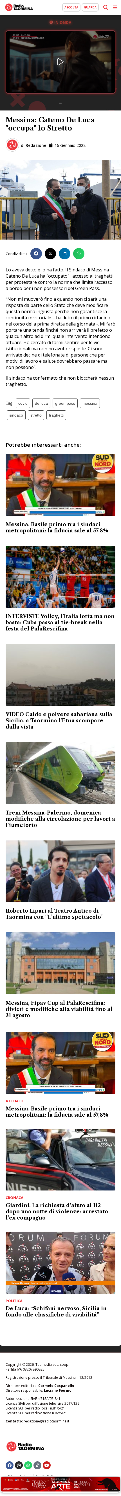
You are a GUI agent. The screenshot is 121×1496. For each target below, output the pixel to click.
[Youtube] (47, 1465)
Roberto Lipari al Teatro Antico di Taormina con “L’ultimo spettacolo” (55, 914)
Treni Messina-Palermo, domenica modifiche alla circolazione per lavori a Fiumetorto (60, 819)
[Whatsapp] (28, 1465)
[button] (36, 254)
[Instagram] (19, 1465)
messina (89, 403)
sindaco (16, 415)
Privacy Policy (18, 1477)
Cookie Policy (45, 1477)
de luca (41, 403)
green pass (65, 403)
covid (23, 403)
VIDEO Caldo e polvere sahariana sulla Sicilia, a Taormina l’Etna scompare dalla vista (59, 720)
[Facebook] (10, 1465)
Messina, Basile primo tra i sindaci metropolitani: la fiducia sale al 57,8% (57, 527)
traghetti (56, 415)
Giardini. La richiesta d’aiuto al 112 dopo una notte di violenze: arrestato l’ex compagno (57, 1211)
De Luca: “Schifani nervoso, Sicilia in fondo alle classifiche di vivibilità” (56, 1311)
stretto (36, 415)
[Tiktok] (37, 1465)
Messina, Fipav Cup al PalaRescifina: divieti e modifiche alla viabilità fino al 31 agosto (59, 1009)
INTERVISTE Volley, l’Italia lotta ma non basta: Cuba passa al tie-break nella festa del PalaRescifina (60, 622)
